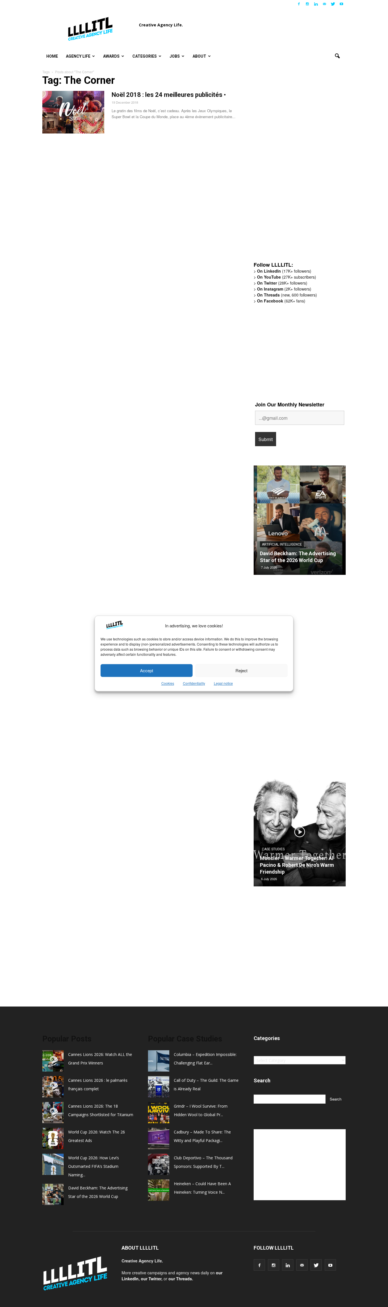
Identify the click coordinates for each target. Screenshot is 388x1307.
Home (52, 56)
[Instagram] (307, 4)
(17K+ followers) (284, 271)
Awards (111, 56)
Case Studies (273, 849)
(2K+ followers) (284, 289)
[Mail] (324, 4)
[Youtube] (341, 4)
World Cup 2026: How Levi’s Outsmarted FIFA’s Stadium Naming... (93, 1166)
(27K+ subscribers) (286, 277)
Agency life (78, 56)
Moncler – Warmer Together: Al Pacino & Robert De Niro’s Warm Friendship (297, 865)
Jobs (175, 56)
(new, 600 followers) (287, 295)
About (199, 56)
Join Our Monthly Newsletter (289, 404)
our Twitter (151, 1278)
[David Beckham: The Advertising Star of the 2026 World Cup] (300, 522)
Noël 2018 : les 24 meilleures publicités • (169, 94)
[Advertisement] (296, 169)
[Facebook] (299, 4)
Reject (241, 670)
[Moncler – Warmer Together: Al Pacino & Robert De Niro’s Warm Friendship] (300, 834)
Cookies (167, 683)
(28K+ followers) (282, 283)
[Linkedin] (316, 4)
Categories (144, 56)
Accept (146, 670)
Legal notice (223, 683)
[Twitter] (333, 4)
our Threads (180, 1278)
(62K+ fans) (281, 301)
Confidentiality (194, 683)
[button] (337, 56)
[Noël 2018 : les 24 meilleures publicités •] (73, 112)
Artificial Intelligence (282, 544)
